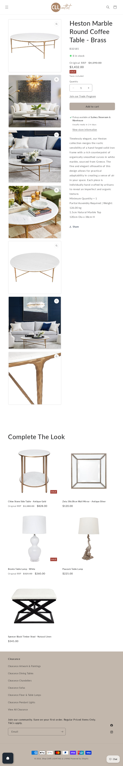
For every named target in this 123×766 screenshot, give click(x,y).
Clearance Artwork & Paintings (24, 666)
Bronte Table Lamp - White (21, 569)
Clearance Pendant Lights (21, 702)
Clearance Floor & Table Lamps (24, 695)
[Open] (7, 758)
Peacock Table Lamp (72, 569)
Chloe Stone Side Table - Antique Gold (27, 501)
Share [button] (76, 226)
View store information (84, 129)
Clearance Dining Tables (20, 673)
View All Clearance (18, 709)
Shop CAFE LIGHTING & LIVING (56, 759)
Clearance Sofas (16, 687)
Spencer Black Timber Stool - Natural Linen (29, 636)
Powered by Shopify (80, 759)
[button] (6, 7)
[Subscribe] (62, 731)
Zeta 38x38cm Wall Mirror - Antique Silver (84, 501)
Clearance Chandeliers (20, 680)
